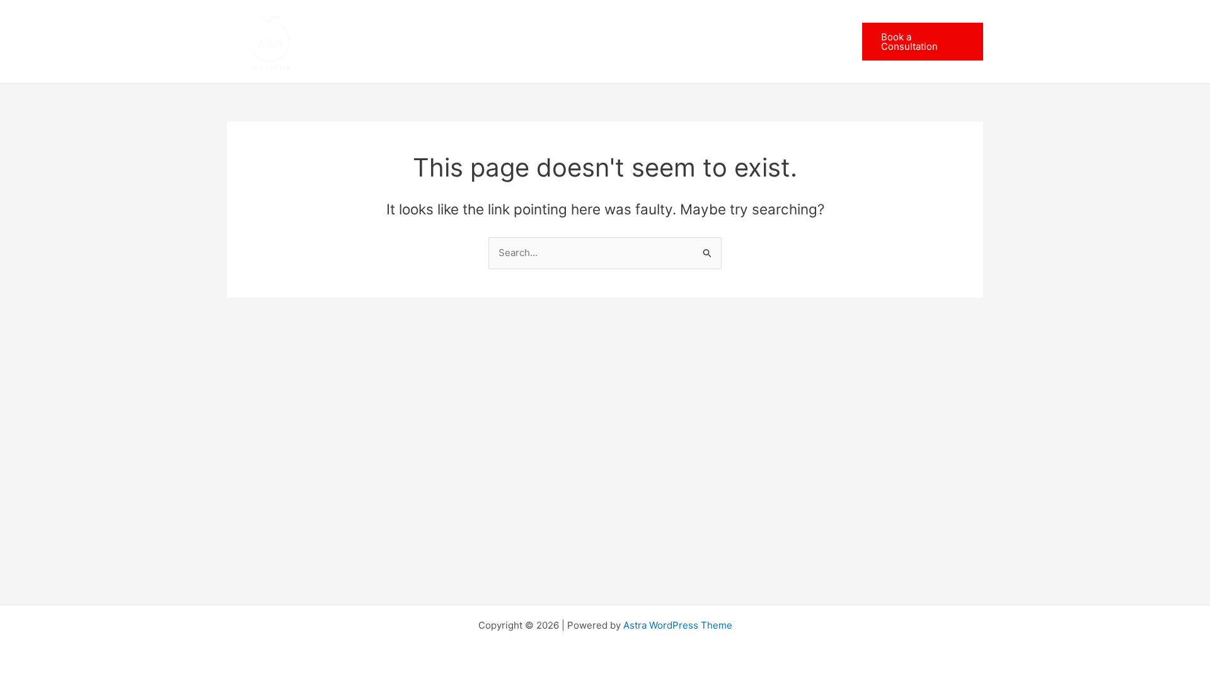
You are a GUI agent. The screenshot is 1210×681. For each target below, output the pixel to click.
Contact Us (797, 41)
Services (587, 41)
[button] (614, 41)
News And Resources (695, 41)
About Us (521, 41)
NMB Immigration (430, 41)
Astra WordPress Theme (677, 625)
